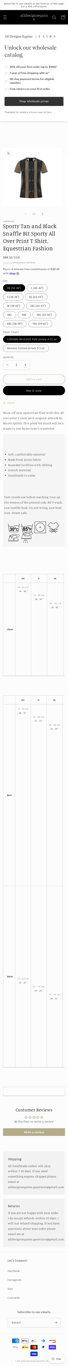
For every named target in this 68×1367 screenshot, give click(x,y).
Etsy (10, 1288)
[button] (5, 17)
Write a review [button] (34, 1132)
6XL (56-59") (15, 323)
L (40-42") (37, 287)
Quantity (8, 357)
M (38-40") (13, 305)
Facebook (14, 1270)
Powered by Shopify (44, 1361)
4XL (24, 314)
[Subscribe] (56, 1322)
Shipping (7, 262)
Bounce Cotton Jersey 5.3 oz (26, 348)
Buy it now (34, 390)
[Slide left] (25, 214)
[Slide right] (42, 214)
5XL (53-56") (44, 314)
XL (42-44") (36, 296)
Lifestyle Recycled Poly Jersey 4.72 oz (32, 339)
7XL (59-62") (40, 323)
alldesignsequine (28, 1361)
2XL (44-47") (38, 305)
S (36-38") (13, 296)
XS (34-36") (14, 287)
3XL (9, 314)
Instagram (14, 1279)
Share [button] (11, 402)
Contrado (14, 1297)
